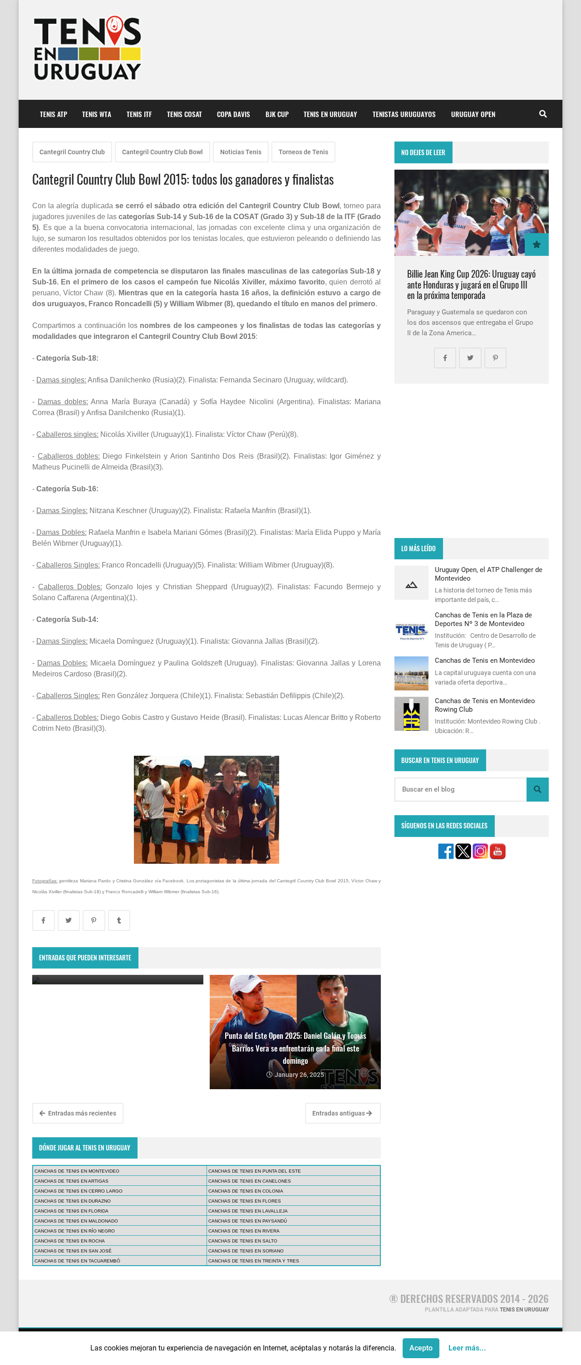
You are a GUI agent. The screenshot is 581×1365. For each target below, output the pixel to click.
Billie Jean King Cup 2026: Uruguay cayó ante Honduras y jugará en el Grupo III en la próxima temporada (471, 284)
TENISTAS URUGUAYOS (404, 114)
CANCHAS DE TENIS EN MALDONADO (76, 1220)
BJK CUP (277, 114)
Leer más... (467, 1348)
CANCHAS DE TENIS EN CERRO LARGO (78, 1191)
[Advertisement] (471, 460)
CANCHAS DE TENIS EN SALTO (242, 1240)
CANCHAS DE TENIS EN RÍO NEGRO (74, 1230)
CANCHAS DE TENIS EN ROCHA (69, 1240)
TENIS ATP (53, 114)
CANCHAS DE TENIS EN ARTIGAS (71, 1181)
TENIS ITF (139, 114)
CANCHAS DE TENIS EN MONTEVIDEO (76, 1171)
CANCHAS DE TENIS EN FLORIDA (71, 1210)
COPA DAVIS (233, 114)
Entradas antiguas (339, 1113)
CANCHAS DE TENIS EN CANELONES (249, 1181)
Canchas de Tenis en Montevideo (485, 660)
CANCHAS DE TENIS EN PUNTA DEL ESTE (254, 1171)
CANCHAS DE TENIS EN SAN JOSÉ (73, 1250)
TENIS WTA (96, 114)
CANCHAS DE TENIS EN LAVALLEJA (248, 1210)
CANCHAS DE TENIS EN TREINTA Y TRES (253, 1260)
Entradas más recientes (81, 1113)
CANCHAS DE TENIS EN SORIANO (246, 1250)
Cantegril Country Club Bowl (162, 152)
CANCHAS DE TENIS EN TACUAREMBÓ (77, 1260)
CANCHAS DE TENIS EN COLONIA (245, 1191)
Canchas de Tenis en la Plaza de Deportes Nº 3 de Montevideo (483, 619)
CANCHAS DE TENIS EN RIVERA (244, 1230)
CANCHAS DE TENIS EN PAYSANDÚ (247, 1220)
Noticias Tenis (240, 152)
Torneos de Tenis (303, 152)
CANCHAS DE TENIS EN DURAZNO (72, 1201)
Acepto (421, 1348)
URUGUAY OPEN (473, 114)
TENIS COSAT (184, 114)
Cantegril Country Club (72, 152)
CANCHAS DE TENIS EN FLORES (244, 1201)
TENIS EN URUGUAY (330, 114)
